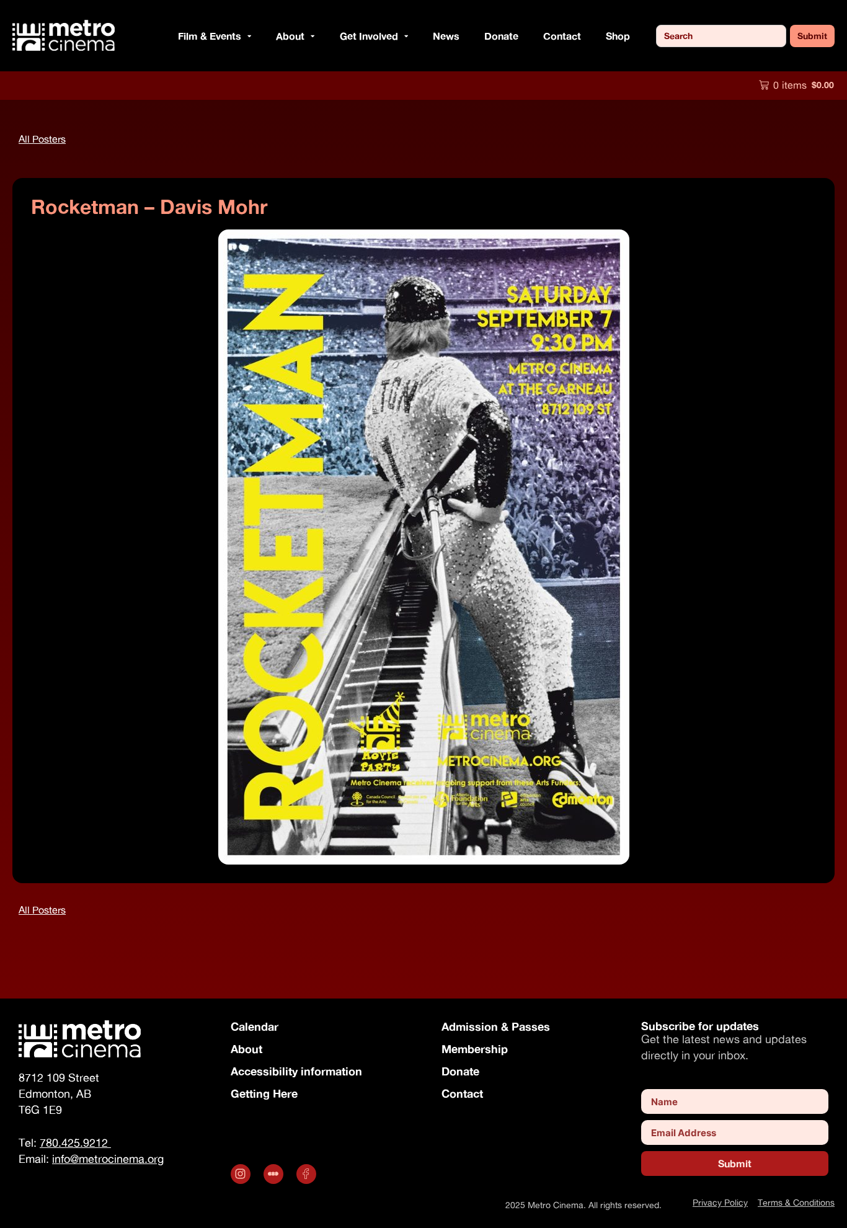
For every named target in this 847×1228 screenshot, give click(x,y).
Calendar (254, 1026)
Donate (501, 36)
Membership (474, 1049)
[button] (246, 36)
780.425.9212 (75, 1142)
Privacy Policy (720, 1202)
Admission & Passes (495, 1026)
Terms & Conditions (796, 1202)
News (446, 36)
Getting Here (264, 1093)
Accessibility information (296, 1071)
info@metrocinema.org (108, 1158)
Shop (618, 36)
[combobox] (721, 36)
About (246, 1049)
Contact (562, 36)
